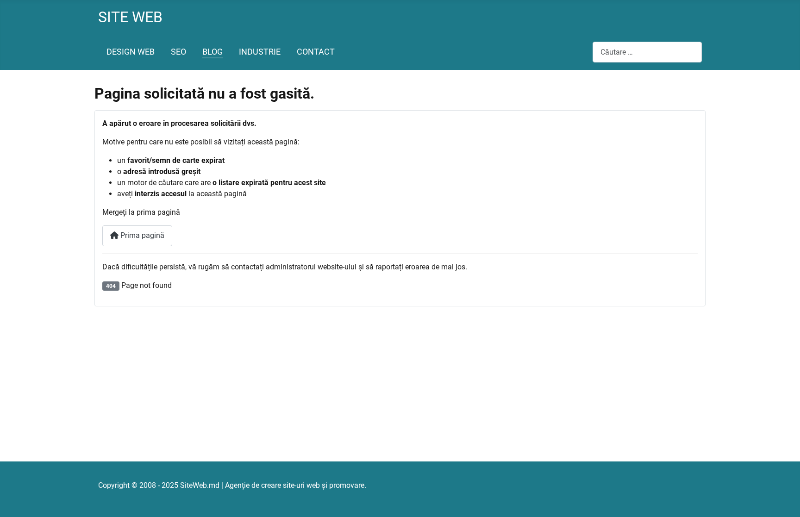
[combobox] (647, 52)
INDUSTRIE (260, 51)
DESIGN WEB (130, 51)
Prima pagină (141, 235)
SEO (178, 51)
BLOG (212, 51)
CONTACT (316, 51)
